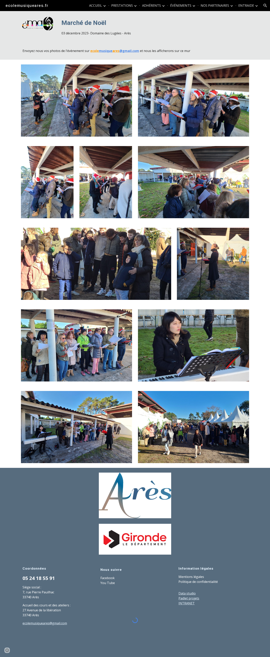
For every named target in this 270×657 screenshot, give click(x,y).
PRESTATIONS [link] (122, 5)
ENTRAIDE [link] (246, 5)
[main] (154, 26)
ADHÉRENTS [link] (151, 5)
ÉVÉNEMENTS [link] (180, 5)
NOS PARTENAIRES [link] (215, 5)
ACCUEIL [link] (95, 5)
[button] (265, 5)
